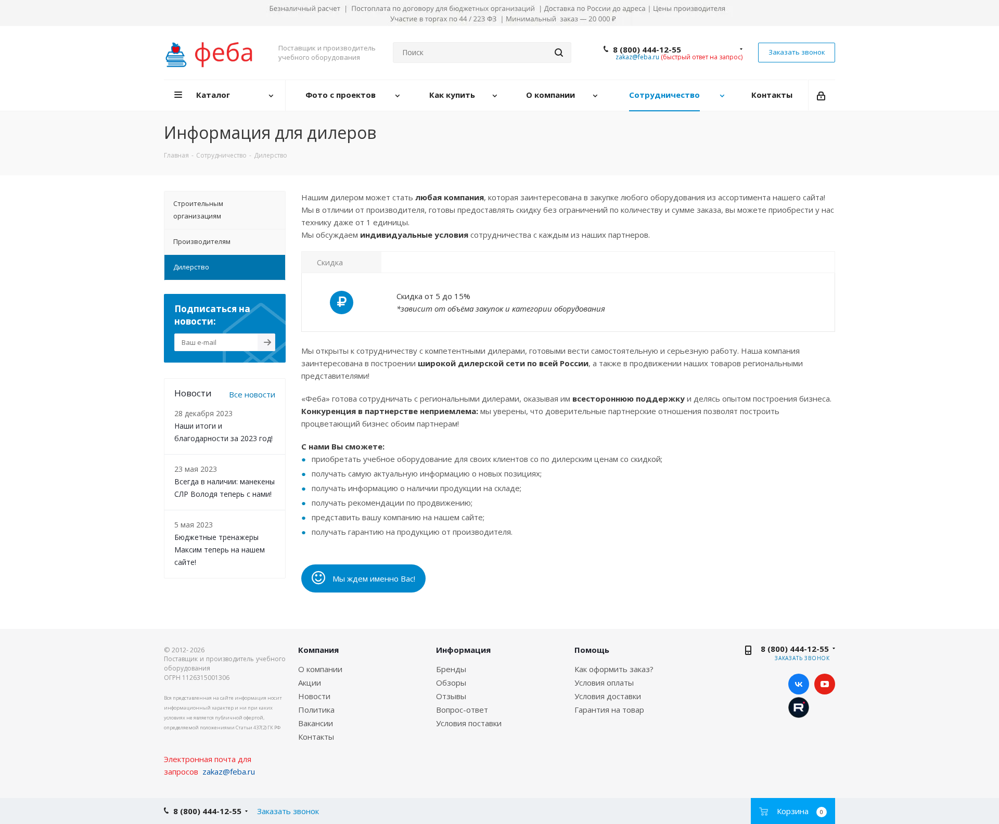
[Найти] (558, 52)
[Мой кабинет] (822, 95)
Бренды (451, 669)
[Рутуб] (798, 706)
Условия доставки (607, 696)
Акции (309, 682)
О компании (320, 669)
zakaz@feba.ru (637, 57)
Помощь (591, 650)
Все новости (252, 394)
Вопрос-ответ (462, 709)
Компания (318, 650)
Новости (314, 696)
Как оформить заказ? (614, 669)
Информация (463, 650)
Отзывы (451, 696)
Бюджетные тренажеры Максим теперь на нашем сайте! (219, 549)
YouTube (824, 684)
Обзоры (451, 682)
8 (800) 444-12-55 (647, 49)
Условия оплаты (604, 682)
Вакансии (315, 723)
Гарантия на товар (609, 709)
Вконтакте (798, 684)
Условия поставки (469, 723)
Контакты (316, 736)
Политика (316, 709)
